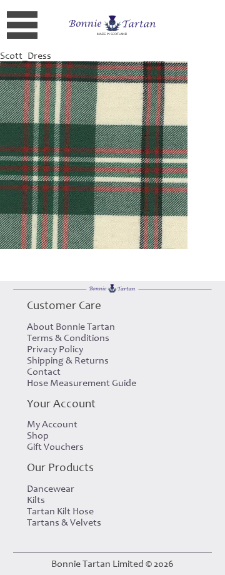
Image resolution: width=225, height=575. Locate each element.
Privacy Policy (55, 349)
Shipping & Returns (68, 360)
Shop (38, 435)
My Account (52, 424)
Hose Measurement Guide (81, 383)
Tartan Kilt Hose (60, 511)
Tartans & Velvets (64, 522)
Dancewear (50, 488)
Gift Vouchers (55, 446)
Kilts (36, 500)
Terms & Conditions (68, 337)
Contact (44, 371)
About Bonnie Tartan (71, 326)
